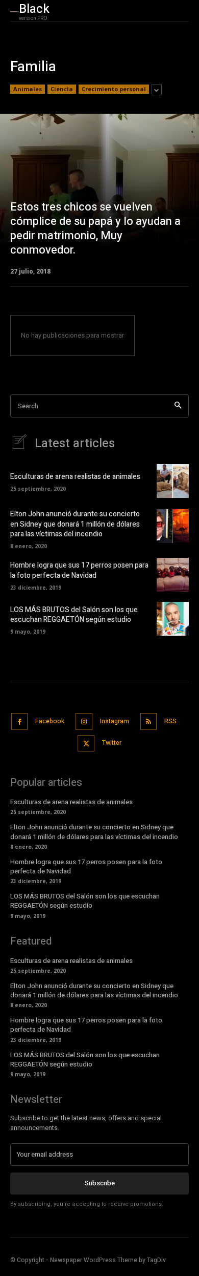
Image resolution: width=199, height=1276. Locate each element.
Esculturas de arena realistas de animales (75, 476)
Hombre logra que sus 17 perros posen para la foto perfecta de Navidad (79, 570)
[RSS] (148, 721)
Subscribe (100, 1183)
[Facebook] (19, 721)
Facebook (49, 721)
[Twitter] (86, 743)
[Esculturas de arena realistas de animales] (173, 481)
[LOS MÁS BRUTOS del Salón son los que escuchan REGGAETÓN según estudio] (173, 619)
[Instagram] (84, 721)
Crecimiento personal (114, 89)
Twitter (111, 742)
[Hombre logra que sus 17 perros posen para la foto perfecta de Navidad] (173, 575)
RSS (170, 721)
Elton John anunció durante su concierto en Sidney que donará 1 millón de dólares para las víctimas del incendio (75, 524)
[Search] (178, 405)
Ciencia (62, 89)
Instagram (114, 721)
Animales (27, 89)
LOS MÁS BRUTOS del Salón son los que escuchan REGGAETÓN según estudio (74, 614)
